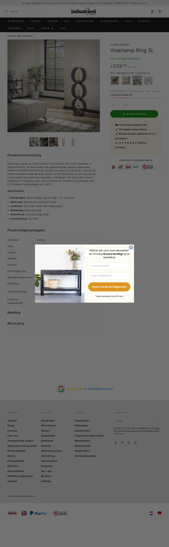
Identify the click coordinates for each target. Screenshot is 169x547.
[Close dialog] (131, 247)
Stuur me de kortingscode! (109, 286)
